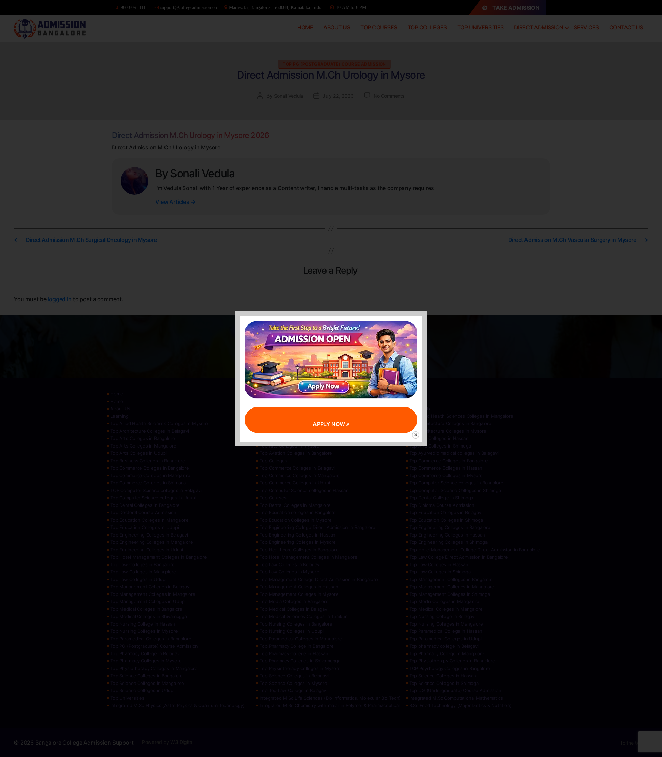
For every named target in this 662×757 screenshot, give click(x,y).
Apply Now (330, 424)
